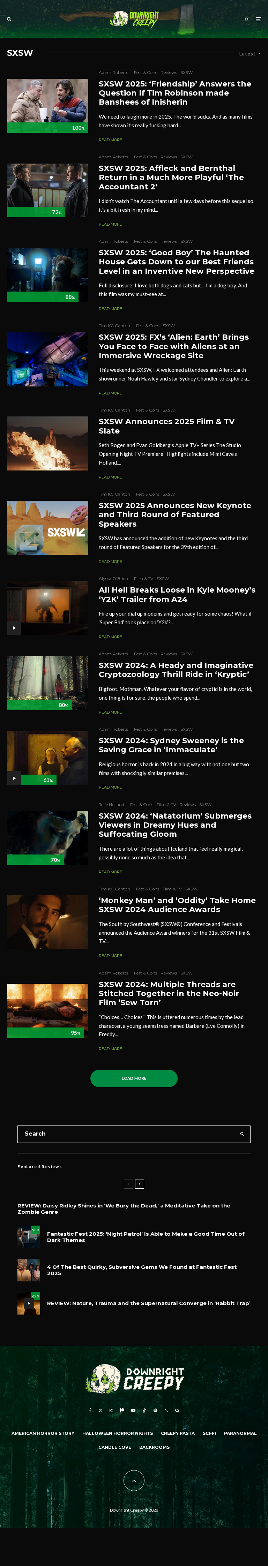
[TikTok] (144, 1410)
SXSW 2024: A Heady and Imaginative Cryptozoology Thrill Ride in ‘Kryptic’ (176, 670)
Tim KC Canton (114, 325)
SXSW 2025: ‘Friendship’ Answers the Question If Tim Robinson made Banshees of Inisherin (175, 93)
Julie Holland (111, 804)
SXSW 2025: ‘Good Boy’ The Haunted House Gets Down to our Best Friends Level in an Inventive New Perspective (176, 262)
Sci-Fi (209, 1433)
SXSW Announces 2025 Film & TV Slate (166, 426)
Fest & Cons (145, 72)
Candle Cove (114, 1447)
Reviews (169, 72)
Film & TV (143, 578)
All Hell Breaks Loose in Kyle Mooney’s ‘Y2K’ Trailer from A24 (177, 595)
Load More (134, 1078)
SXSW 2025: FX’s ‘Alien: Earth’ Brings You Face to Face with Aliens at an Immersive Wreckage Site (174, 346)
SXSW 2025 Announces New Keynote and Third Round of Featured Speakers (175, 515)
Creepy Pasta (178, 1433)
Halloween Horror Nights (117, 1433)
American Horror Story (43, 1433)
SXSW (186, 72)
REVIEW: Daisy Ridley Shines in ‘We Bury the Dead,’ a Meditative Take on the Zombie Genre (123, 1209)
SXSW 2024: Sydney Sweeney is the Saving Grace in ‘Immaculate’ (171, 745)
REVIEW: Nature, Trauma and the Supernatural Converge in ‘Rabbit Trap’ (149, 1303)
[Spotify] (155, 1410)
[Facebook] (90, 1410)
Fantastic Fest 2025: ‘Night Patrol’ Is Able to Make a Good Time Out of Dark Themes (146, 1237)
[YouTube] (133, 1410)
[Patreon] (122, 1410)
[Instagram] (111, 1410)
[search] (242, 1134)
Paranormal (240, 1433)
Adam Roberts (113, 72)
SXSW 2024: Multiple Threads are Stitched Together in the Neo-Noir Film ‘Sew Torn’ (169, 994)
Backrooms (154, 1447)
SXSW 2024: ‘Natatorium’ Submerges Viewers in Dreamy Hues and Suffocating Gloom (175, 825)
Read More (110, 139)
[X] (100, 1410)
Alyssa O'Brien (113, 578)
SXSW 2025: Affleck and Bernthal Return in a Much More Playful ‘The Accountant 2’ (171, 177)
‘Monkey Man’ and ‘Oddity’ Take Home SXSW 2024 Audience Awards (177, 905)
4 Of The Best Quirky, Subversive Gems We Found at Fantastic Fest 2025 (142, 1270)
